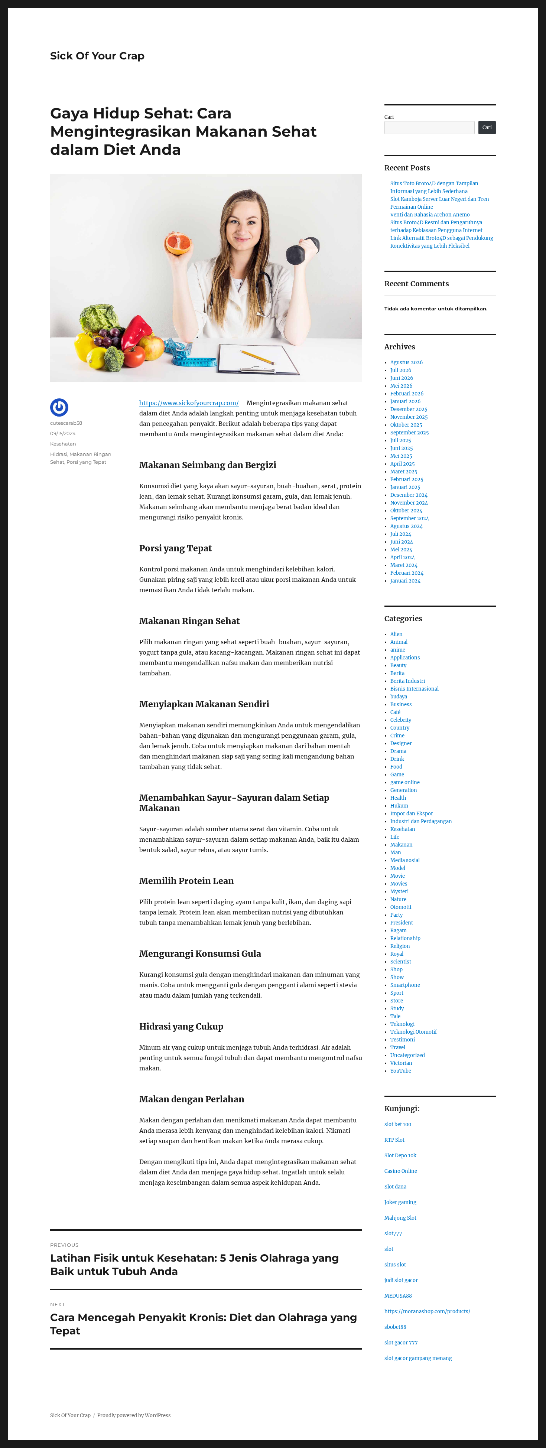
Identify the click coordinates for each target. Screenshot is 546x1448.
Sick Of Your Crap (97, 55)
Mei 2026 (401, 386)
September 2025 (409, 433)
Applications (405, 658)
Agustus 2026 (406, 362)
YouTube (400, 1071)
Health (398, 798)
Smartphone (405, 985)
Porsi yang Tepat (86, 462)
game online (405, 782)
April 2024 (402, 557)
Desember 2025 (409, 409)
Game (397, 775)
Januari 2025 (405, 487)
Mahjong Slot (400, 1218)
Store (396, 1001)
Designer (401, 743)
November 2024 (409, 503)
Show (397, 977)
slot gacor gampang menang (418, 1358)
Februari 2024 (406, 573)
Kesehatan (63, 444)
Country (399, 728)
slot (388, 1249)
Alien (396, 634)
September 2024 (409, 518)
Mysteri (399, 891)
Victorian (401, 1063)
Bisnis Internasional (414, 689)
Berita (397, 673)
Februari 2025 (406, 479)
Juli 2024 (400, 534)
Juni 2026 (401, 378)
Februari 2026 (407, 394)
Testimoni (402, 1040)
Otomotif (401, 907)
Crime (397, 736)
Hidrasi (58, 454)
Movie (397, 876)
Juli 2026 (401, 370)
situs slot (395, 1265)
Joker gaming (400, 1202)
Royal (396, 954)
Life (394, 837)
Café (395, 712)
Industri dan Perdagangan (421, 821)
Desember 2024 (409, 495)
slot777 (393, 1233)
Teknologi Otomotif (413, 1032)
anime (397, 650)
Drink (397, 759)
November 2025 (409, 417)
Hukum (399, 806)
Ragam (398, 930)
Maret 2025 (403, 472)
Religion (400, 946)
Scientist (400, 962)
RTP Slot (394, 1140)
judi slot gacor (401, 1280)
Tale (395, 1016)
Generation (403, 790)
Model (397, 868)
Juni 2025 (401, 448)
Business (401, 704)
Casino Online (400, 1171)
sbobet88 (395, 1327)
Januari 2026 (405, 401)
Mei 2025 (401, 456)
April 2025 (402, 464)
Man (395, 852)
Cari (389, 117)
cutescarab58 (66, 423)
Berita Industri (407, 681)
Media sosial (405, 860)
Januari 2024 (405, 581)
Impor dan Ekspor (411, 814)
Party (396, 915)
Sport (396, 993)
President (401, 923)
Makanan (401, 845)
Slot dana (395, 1187)
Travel (397, 1047)
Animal (398, 642)
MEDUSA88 (398, 1296)
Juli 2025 (400, 440)
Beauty (398, 665)
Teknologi (402, 1024)
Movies (398, 884)
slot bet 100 (397, 1124)
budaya (398, 697)
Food (396, 767)
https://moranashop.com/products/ (427, 1311)
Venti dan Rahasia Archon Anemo (430, 215)
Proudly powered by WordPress (134, 1415)
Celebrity (400, 720)
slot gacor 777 (401, 1343)
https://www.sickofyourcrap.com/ (189, 403)
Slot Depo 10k (400, 1155)
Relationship (405, 938)
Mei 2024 (401, 550)
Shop (396, 969)
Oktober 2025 (406, 425)
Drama (398, 751)
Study (397, 1008)
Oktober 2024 (406, 511)
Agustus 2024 (406, 526)
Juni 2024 (401, 542)
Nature (398, 899)
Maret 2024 (403, 565)
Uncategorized (407, 1055)
